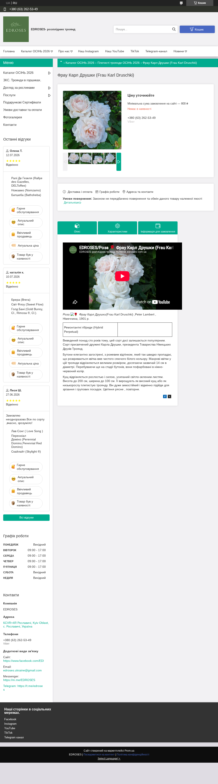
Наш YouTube (114, 51)
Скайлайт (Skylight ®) (26, 451)
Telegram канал (14, 737)
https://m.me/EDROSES (19, 680)
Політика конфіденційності (133, 754)
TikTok (135, 51)
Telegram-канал (156, 51)
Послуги (9, 95)
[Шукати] (174, 29)
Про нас (64, 51)
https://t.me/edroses (23, 687)
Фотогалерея (12, 117)
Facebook (10, 719)
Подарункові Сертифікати (22, 102)
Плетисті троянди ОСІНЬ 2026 (119, 62)
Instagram (10, 723)
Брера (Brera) (20, 299)
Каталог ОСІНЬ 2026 (35, 51)
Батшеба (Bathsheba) (26, 195)
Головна (9, 51)
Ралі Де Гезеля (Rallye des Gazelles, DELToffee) (26, 181)
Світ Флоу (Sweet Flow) (27, 304)
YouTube (9, 728)
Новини (179, 51)
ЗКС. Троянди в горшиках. (22, 80)
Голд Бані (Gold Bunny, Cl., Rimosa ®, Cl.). (27, 311)
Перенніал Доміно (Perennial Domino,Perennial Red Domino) (26, 441)
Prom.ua (129, 750)
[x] (169, 397)
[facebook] (165, 397)
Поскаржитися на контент (99, 754)
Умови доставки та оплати (22, 110)
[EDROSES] (16, 29)
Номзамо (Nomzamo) (26, 190)
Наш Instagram (88, 51)
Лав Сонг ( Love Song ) (27, 431)
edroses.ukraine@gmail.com (22, 670)
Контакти (9, 124)
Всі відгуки (26, 517)
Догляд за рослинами (18, 87)
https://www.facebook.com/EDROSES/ (28, 660)
